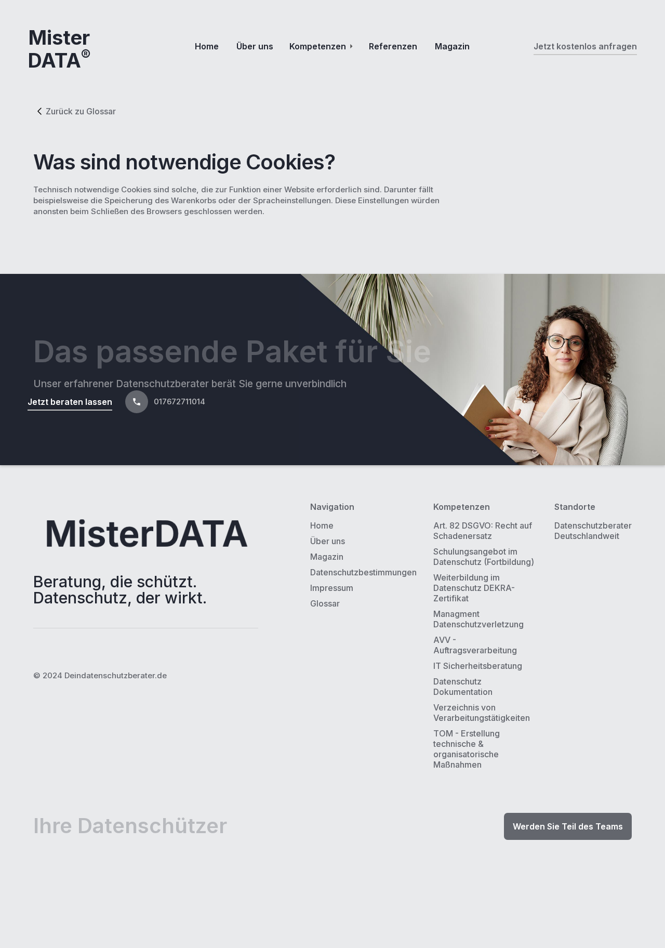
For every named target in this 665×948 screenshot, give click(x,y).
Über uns (254, 46)
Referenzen (393, 46)
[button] (321, 46)
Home (207, 46)
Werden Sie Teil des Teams (568, 826)
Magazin (452, 46)
